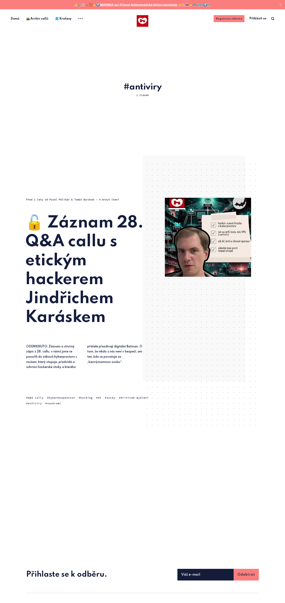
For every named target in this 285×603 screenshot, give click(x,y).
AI (99, 397)
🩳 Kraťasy (63, 18)
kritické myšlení (135, 397)
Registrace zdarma (229, 18)
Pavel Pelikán (59, 199)
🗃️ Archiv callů (37, 18)
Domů (15, 18)
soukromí (54, 403)
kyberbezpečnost (62, 397)
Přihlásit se (257, 18)
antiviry (35, 403)
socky (111, 397)
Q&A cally (36, 397)
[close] (280, 5)
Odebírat (246, 574)
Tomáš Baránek (84, 199)
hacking (86, 397)
